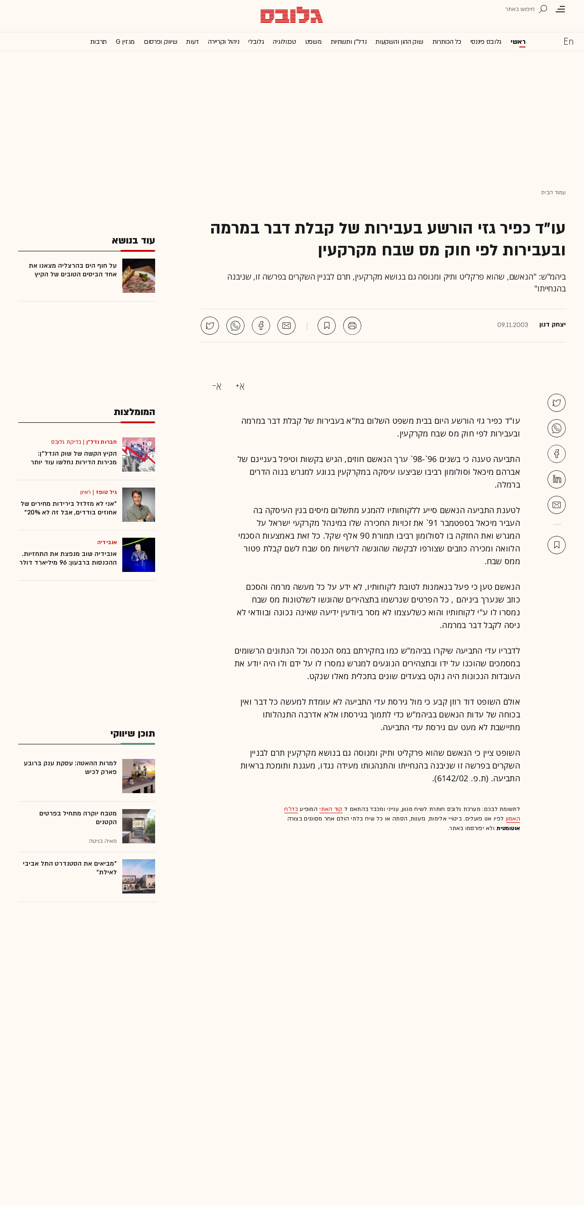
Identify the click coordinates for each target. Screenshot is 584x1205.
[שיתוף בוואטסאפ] (235, 326)
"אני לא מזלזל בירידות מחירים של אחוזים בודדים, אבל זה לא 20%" (69, 508)
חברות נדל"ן (101, 442)
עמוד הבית (553, 192)
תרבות (98, 41)
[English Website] (568, 41)
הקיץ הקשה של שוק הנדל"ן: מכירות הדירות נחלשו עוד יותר (74, 458)
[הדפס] (352, 326)
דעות (192, 41)
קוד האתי (330, 809)
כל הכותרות (447, 41)
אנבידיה (107, 542)
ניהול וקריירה (223, 41)
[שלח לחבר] (557, 505)
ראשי (518, 41)
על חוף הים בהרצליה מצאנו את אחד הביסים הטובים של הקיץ (73, 270)
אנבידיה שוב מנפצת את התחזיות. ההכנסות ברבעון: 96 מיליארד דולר (68, 558)
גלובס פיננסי (485, 41)
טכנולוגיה (284, 41)
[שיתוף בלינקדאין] (557, 479)
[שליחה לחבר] (286, 326)
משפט (313, 41)
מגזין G (125, 41)
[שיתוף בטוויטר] (210, 326)
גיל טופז (106, 492)
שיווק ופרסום (160, 41)
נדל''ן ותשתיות (349, 41)
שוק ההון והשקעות (399, 41)
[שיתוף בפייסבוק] (261, 326)
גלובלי (256, 41)
